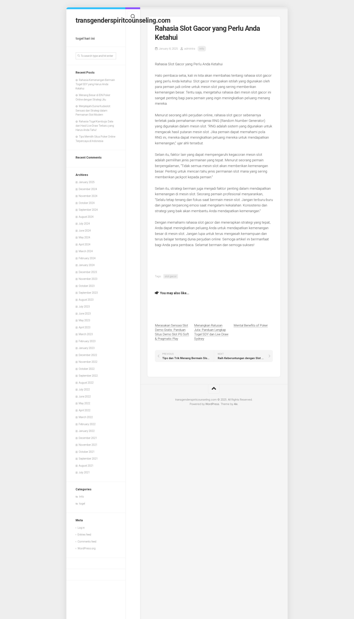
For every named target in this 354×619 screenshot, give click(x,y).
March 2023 (86, 334)
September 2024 (88, 209)
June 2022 (85, 396)
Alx (235, 404)
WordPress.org (87, 548)
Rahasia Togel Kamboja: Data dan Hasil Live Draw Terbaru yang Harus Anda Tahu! (95, 125)
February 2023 (87, 341)
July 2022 (84, 389)
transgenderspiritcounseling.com (96, 20)
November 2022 (88, 361)
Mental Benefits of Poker (251, 325)
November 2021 (88, 444)
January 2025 (87, 182)
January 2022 (87, 431)
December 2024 (88, 189)
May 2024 (84, 237)
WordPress (212, 404)
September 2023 (88, 292)
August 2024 (86, 216)
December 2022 (88, 355)
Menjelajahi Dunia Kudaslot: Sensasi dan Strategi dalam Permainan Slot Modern (93, 110)
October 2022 (87, 368)
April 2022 (84, 410)
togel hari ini (85, 38)
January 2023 (87, 348)
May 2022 (84, 403)
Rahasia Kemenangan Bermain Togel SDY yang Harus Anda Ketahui (95, 84)
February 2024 (87, 258)
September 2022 (88, 375)
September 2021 (88, 458)
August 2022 (86, 382)
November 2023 (88, 278)
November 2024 (88, 195)
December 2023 (88, 272)
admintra (189, 48)
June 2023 (85, 313)
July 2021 (84, 472)
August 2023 (86, 299)
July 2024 (84, 223)
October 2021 (87, 451)
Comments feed (87, 541)
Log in (81, 527)
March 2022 (86, 417)
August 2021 (86, 465)
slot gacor (171, 276)
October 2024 (87, 202)
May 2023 (84, 320)
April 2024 (84, 244)
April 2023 (84, 327)
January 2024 (87, 265)
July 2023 (84, 306)
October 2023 (87, 285)
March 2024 (86, 251)
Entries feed (84, 534)
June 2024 (85, 230)
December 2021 (88, 438)
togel (82, 503)
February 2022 (87, 424)
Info (81, 496)
